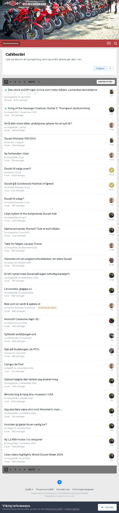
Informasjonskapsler (83, 489)
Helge (10, 262)
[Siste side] (39, 82)
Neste (31, 82)
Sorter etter (105, 82)
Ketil (9, 353)
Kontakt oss (63, 489)
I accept (108, 507)
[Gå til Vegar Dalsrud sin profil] (111, 170)
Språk (28, 489)
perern (10, 142)
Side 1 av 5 (50, 82)
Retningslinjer (73, 509)
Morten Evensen (15, 187)
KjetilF (10, 368)
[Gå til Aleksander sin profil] (111, 335)
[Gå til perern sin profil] (111, 91)
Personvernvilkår (45, 489)
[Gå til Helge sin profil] (111, 260)
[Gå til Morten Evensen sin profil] (111, 125)
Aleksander (13, 338)
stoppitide (12, 97)
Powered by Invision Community (59, 496)
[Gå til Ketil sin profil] (111, 350)
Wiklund (11, 323)
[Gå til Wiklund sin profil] (111, 320)
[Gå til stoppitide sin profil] (111, 109)
